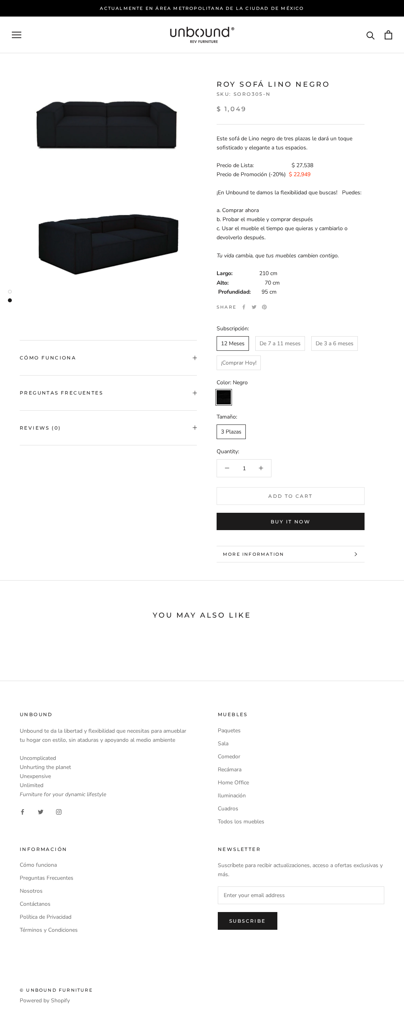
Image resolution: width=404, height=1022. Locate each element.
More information (253, 554)
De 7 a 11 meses (280, 343)
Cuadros (228, 808)
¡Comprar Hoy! (238, 363)
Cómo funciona (38, 865)
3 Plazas (231, 432)
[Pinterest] (264, 307)
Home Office (233, 782)
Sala (223, 743)
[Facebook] (243, 307)
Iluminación (232, 795)
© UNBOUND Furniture (56, 990)
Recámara (229, 769)
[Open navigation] (16, 35)
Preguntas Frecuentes (61, 393)
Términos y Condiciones (49, 930)
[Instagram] (59, 811)
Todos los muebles (241, 821)
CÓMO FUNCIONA (48, 358)
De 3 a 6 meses (335, 343)
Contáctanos (35, 904)
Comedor (229, 756)
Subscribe (247, 921)
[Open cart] (388, 34)
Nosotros (31, 891)
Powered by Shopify (45, 1000)
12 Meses (233, 343)
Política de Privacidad (45, 917)
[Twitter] (254, 307)
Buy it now (290, 522)
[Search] (371, 35)
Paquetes (229, 730)
